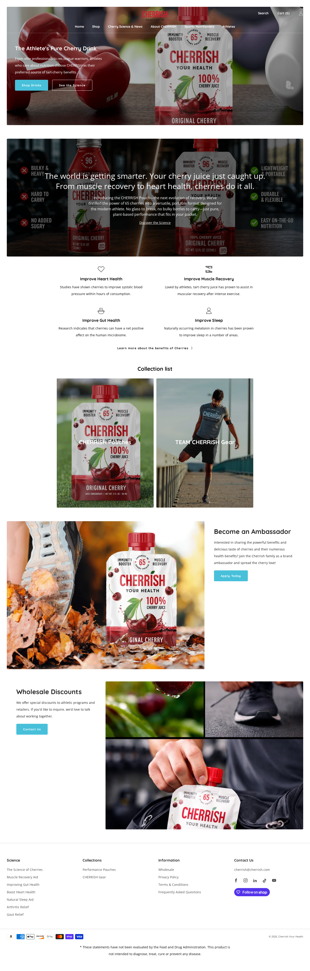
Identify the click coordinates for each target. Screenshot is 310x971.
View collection (105, 458)
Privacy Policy (168, 877)
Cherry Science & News (125, 26)
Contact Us (32, 729)
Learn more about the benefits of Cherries (152, 348)
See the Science (72, 85)
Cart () (284, 13)
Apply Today (231, 576)
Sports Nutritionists (199, 26)
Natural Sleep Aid (20, 899)
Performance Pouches (99, 869)
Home (79, 26)
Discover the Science (155, 222)
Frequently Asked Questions (179, 892)
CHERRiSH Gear (94, 877)
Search (263, 13)
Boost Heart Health (21, 892)
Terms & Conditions (173, 884)
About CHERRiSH (163, 26)
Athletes (228, 26)
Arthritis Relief (18, 907)
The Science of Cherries (25, 869)
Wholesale (166, 869)
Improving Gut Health (23, 884)
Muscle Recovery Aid (22, 877)
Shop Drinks (31, 85)
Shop (96, 26)
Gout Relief (15, 914)
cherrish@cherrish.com (252, 869)
